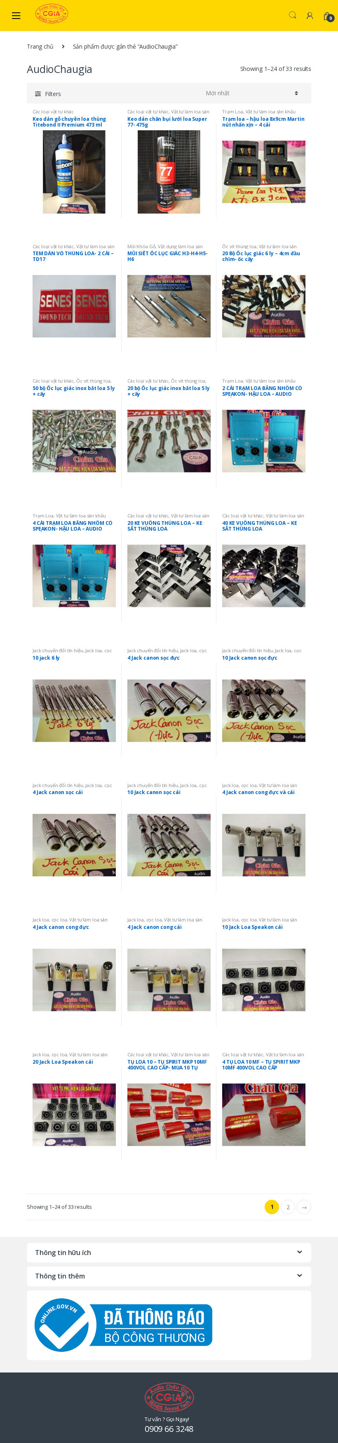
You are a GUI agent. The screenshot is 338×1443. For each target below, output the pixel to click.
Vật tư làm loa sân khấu (271, 111)
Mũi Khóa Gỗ (141, 246)
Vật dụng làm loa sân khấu (164, 248)
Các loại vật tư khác (53, 111)
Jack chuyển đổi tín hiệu (58, 650)
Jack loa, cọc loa (239, 785)
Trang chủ (40, 46)
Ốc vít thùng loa (239, 246)
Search (292, 15)
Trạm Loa (232, 111)
